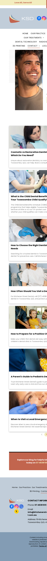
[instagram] (44, 18)
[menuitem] (25, 33)
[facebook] (39, 18)
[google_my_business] (21, 506)
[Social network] (16, 511)
